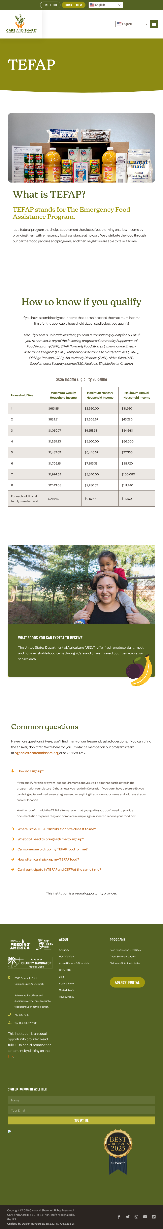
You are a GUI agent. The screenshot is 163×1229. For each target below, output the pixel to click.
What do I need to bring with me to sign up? (50, 839)
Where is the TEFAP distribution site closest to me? (56, 829)
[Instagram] (136, 1217)
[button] (154, 24)
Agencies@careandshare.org (37, 752)
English (99, 5)
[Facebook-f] (119, 1217)
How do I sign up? (30, 771)
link (10, 1056)
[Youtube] (145, 1217)
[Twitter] (128, 1217)
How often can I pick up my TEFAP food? (48, 859)
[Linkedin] (154, 1217)
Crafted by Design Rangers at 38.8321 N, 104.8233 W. (41, 1223)
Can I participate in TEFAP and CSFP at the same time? (59, 869)
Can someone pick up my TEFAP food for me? (52, 849)
